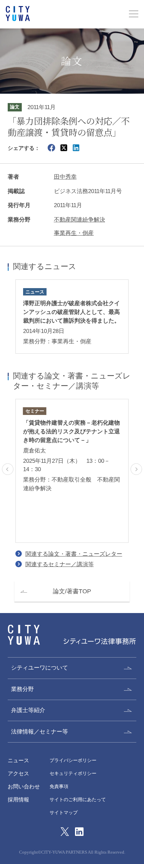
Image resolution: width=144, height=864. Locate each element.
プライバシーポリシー (73, 760)
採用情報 (18, 799)
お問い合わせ (24, 786)
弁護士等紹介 (28, 710)
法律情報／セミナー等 (39, 731)
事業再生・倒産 (74, 233)
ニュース (18, 760)
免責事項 (59, 786)
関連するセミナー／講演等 (59, 564)
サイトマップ (64, 812)
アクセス (18, 773)
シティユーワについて (39, 667)
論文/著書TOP (72, 591)
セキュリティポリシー (73, 773)
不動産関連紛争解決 (79, 219)
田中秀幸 (65, 176)
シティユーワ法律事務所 (24, 635)
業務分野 (22, 689)
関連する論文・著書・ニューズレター (73, 553)
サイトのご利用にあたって (78, 799)
